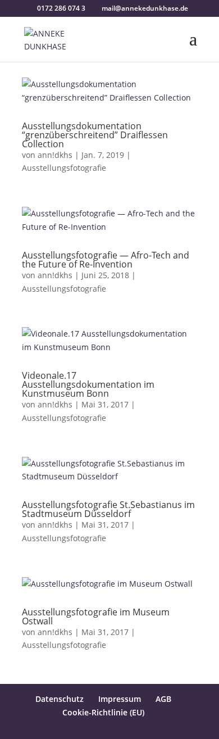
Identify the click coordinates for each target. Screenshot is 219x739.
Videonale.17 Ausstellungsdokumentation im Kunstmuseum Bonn (88, 384)
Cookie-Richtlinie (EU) (103, 712)
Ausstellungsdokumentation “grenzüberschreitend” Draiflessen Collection (95, 135)
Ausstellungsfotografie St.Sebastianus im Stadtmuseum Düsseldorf (108, 509)
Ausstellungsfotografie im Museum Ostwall (96, 616)
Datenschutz (59, 698)
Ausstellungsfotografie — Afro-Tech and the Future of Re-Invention (105, 259)
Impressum (119, 698)
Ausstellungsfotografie (64, 167)
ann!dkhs (55, 154)
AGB (163, 698)
